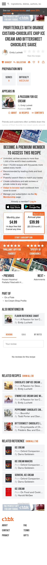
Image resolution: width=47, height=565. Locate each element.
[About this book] (8, 96)
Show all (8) (28, 376)
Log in (33, 201)
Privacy (5, 535)
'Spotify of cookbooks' (35, 251)
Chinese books (18, 10)
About (14, 112)
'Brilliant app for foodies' (12, 251)
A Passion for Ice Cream (28, 99)
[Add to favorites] (33, 62)
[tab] (9, 334)
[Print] (29, 62)
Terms (27, 530)
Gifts (26, 535)
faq (25, 525)
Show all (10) (32, 441)
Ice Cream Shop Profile (16, 300)
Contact (6, 530)
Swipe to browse (11, 187)
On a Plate (9, 297)
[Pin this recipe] (38, 62)
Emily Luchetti (16, 52)
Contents (39, 112)
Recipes (25, 112)
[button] (8, 4)
